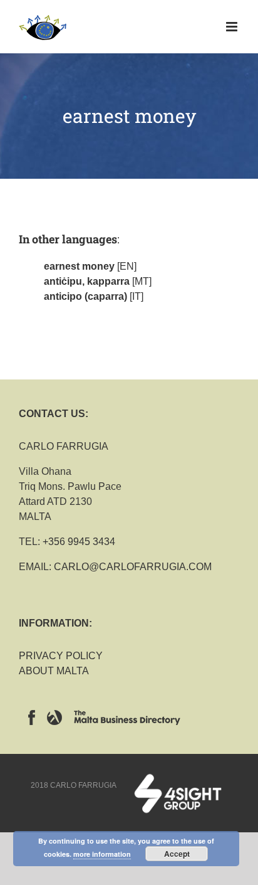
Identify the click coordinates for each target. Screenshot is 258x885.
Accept (177, 853)
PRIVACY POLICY (61, 655)
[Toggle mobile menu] (232, 26)
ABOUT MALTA (54, 670)
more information (102, 854)
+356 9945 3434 (79, 541)
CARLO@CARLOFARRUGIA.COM (133, 566)
